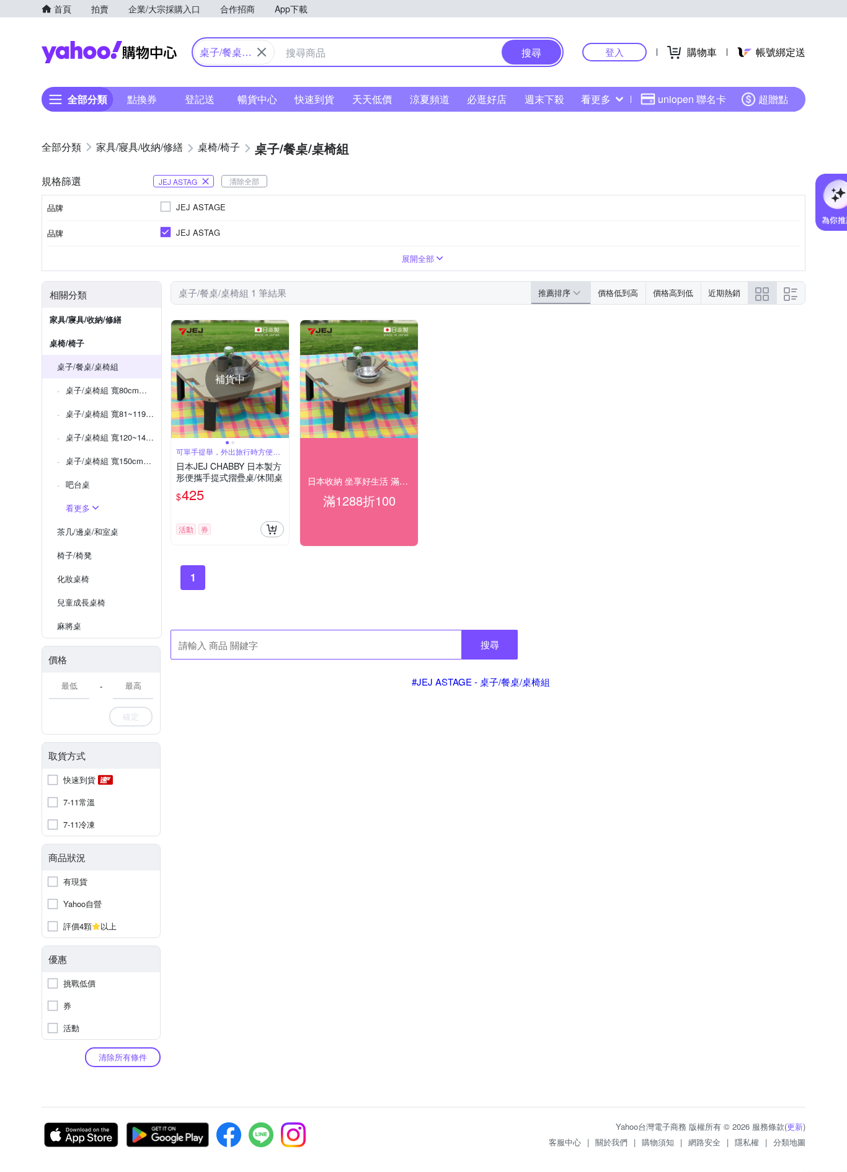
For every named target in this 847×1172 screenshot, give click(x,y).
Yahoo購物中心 (109, 52)
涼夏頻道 (430, 99)
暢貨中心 (257, 99)
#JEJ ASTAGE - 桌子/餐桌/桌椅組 (481, 681)
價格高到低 (673, 292)
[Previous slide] (179, 379)
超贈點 (773, 99)
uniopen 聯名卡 (692, 99)
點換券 (142, 99)
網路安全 (704, 1142)
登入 (614, 51)
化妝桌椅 (73, 578)
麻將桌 (69, 626)
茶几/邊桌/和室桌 (87, 531)
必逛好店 (487, 99)
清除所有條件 (123, 1057)
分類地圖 (789, 1142)
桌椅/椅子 (67, 343)
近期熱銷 (724, 292)
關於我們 (611, 1142)
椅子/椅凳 (74, 555)
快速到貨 (314, 99)
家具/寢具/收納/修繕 (86, 319)
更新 (795, 1126)
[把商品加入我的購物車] (272, 529)
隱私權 (747, 1142)
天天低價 (372, 99)
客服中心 (565, 1142)
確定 (131, 716)
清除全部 (244, 181)
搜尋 (490, 644)
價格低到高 (618, 292)
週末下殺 (544, 99)
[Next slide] (281, 379)
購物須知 (658, 1142)
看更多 (596, 99)
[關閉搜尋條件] (261, 52)
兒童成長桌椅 (81, 602)
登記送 (200, 99)
